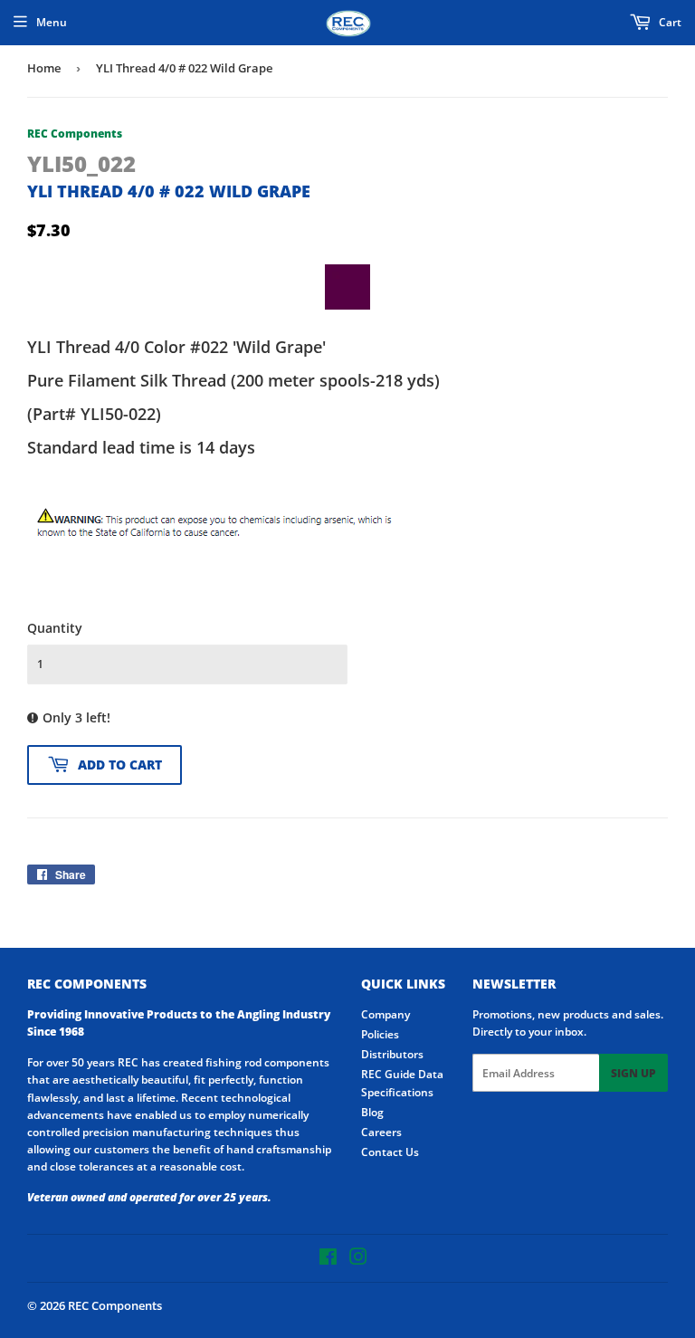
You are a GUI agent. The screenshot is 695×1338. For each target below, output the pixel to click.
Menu (51, 22)
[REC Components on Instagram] (358, 1259)
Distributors (392, 1054)
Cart (668, 22)
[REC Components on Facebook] (328, 1259)
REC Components (115, 1305)
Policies (380, 1034)
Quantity (54, 627)
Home (44, 68)
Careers (381, 1132)
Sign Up (633, 1073)
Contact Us (390, 1152)
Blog (372, 1112)
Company (385, 1014)
